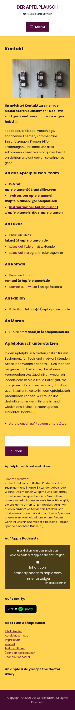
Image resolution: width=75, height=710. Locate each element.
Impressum (12, 640)
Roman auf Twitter (23, 287)
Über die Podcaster (17, 657)
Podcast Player (15, 648)
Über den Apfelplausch (20, 653)
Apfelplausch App (16, 635)
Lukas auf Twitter (22, 246)
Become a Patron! (17, 479)
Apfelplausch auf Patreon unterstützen (38, 423)
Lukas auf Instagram (24, 253)
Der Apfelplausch (37, 7)
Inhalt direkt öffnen (55, 582)
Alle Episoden (13, 631)
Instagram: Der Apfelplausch (33, 207)
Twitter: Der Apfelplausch (30, 195)
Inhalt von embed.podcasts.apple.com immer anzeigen (37, 573)
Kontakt (10, 644)
